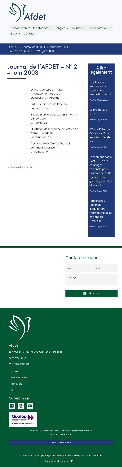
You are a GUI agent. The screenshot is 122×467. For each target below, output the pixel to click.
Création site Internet (61, 461)
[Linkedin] (12, 406)
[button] (20, 28)
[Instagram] (21, 406)
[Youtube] (30, 406)
